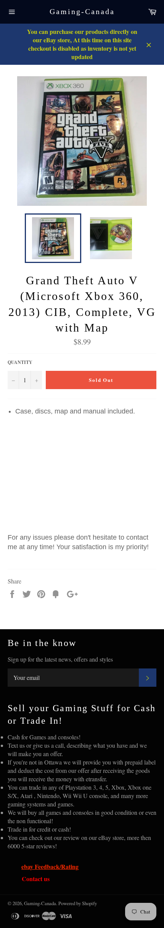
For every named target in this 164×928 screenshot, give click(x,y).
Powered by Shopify (77, 903)
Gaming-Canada (82, 11)
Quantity (20, 362)
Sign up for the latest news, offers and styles (60, 659)
